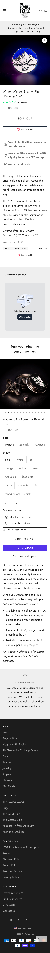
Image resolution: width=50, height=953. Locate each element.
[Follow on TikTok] (25, 920)
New (5, 733)
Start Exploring (33, 31)
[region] (25, 691)
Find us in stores (12, 899)
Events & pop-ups (13, 893)
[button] (25, 530)
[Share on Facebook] (11, 242)
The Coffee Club (12, 820)
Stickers (7, 780)
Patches (7, 762)
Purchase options (12, 510)
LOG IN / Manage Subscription (21, 847)
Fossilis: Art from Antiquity (18, 826)
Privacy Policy (11, 877)
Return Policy (10, 865)
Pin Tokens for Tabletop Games (21, 750)
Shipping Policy (12, 859)
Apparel (7, 774)
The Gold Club (11, 814)
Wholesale (9, 905)
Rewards (8, 853)
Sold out (25, 118)
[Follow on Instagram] (11, 920)
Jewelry (7, 768)
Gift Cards (9, 786)
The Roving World (13, 802)
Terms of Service (12, 871)
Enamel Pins (10, 739)
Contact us (9, 911)
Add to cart (25, 539)
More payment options (25, 556)
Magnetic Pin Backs (14, 744)
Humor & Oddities (13, 832)
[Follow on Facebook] (4, 920)
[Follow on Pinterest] (18, 920)
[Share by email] (22, 242)
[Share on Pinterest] (18, 242)
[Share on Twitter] (14, 242)
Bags (5, 756)
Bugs (5, 808)
